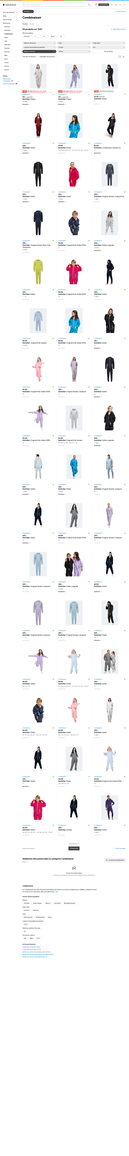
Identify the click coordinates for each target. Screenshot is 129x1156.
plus (57, 892)
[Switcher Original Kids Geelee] (38, 329)
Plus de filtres (108, 51)
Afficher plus (74, 848)
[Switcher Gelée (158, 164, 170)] (38, 670)
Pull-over (7, 52)
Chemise (7, 27)
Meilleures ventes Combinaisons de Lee (34, 957)
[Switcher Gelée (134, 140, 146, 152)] (74, 767)
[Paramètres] (95, 4)
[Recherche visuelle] (89, 4)
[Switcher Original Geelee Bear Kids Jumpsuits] (38, 231)
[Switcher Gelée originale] (110, 231)
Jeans (6, 37)
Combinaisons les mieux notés (31, 949)
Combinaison (8, 34)
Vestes (6, 66)
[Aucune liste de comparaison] (116, 4)
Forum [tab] (32, 24)
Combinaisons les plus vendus (31, 947)
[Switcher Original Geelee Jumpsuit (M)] (74, 377)
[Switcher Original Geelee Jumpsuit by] (110, 182)
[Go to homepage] (9, 4)
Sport (52, 36)
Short (6, 59)
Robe (6, 55)
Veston (6, 70)
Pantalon (7, 48)
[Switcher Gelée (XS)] (38, 524)
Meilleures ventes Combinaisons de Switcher (36, 952)
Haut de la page (120, 848)
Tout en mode (7, 19)
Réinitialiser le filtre (119, 29)
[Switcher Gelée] (38, 134)
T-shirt (6, 62)
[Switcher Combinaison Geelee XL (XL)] (110, 134)
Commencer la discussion (116, 860)
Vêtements (6, 23)
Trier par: (25, 57)
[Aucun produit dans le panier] (124, 4)
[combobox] (33, 57)
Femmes (26, 36)
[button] (53, 94)
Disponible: (43, 57)
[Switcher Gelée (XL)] (110, 377)
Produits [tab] (25, 24)
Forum (24, 862)
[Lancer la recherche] (24, 4)
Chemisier (7, 30)
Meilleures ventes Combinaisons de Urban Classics (38, 954)
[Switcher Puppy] (38, 84)
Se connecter (103, 5)
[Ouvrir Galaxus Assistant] (111, 4)
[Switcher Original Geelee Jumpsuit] (110, 475)
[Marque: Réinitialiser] (54, 51)
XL (61, 36)
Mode (4, 16)
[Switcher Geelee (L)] (74, 816)
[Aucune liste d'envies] (120, 4)
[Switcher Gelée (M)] (110, 329)
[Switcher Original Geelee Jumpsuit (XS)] (38, 572)
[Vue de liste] (123, 56)
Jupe (5, 41)
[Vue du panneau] (120, 56)
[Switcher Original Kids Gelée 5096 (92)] (74, 231)
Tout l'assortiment (8, 12)
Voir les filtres (121, 11)
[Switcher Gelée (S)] (110, 84)
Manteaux (7, 45)
